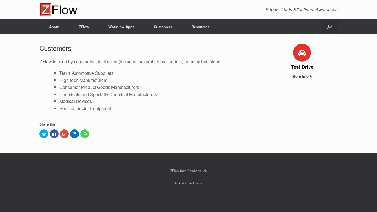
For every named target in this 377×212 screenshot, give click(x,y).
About (54, 26)
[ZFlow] (58, 10)
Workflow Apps (121, 26)
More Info (301, 76)
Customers (163, 26)
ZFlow (84, 26)
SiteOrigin (185, 183)
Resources (200, 26)
